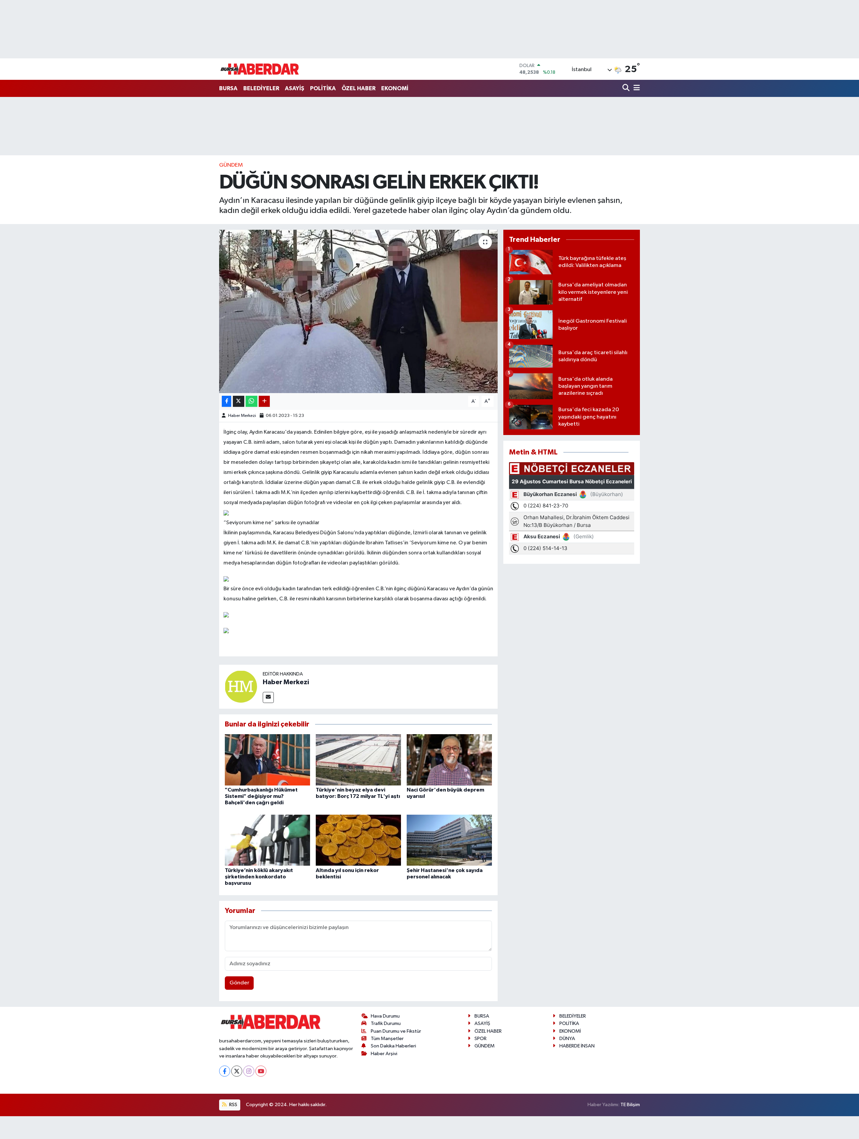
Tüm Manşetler (387, 1038)
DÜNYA (567, 1038)
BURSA (228, 88)
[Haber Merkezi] (241, 686)
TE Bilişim (630, 1104)
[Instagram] (248, 1071)
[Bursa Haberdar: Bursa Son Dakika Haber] (259, 69)
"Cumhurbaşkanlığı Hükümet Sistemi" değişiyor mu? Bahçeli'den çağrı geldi (261, 796)
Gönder (239, 983)
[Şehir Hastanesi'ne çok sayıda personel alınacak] (449, 840)
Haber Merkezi (242, 416)
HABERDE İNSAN (577, 1045)
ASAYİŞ (294, 88)
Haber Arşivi (384, 1053)
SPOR (480, 1038)
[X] (236, 1071)
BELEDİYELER (261, 88)
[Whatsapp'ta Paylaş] (251, 401)
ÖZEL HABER (358, 88)
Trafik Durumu (386, 1023)
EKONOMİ (394, 88)
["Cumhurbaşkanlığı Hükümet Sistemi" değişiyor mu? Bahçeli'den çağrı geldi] (267, 759)
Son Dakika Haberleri (393, 1045)
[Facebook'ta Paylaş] (226, 401)
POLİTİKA (323, 88)
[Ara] (626, 88)
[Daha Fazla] (264, 401)
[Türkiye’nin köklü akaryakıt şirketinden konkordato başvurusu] (267, 840)
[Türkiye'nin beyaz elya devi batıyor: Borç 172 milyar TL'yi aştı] (358, 759)
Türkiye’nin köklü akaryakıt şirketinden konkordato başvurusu (259, 877)
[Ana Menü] (635, 88)
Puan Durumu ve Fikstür (396, 1031)
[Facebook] (224, 1071)
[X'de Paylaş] (238, 401)
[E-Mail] (268, 697)
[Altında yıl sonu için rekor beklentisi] (358, 840)
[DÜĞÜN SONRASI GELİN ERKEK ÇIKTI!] (358, 311)
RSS (232, 1104)
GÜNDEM (231, 165)
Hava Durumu (385, 1016)
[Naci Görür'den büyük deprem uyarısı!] (449, 759)
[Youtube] (260, 1071)
